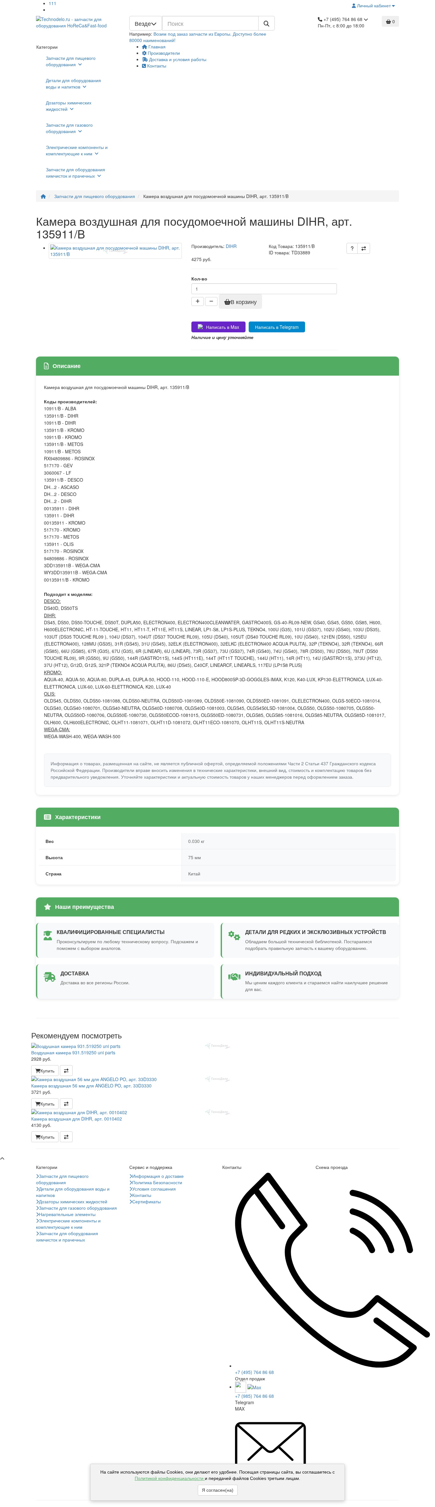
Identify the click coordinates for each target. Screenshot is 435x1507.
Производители (163, 53)
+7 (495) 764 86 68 (254, 1372)
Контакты (156, 65)
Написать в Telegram (277, 327)
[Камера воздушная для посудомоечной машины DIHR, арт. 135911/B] (115, 251)
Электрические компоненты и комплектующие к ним (77, 150)
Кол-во (199, 278)
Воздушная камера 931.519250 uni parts (73, 1052)
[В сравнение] (363, 248)
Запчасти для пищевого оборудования (71, 61)
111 (52, 3)
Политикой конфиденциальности (170, 1478)
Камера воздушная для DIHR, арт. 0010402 (76, 1118)
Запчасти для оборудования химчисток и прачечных (75, 172)
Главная (156, 46)
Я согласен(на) (217, 1490)
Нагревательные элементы (67, 1214)
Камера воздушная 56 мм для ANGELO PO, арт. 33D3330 (91, 1085)
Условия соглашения (154, 1188)
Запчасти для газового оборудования (69, 128)
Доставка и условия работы (177, 59)
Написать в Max (222, 327)
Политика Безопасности (157, 1182)
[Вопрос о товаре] (352, 248)
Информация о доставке (158, 1176)
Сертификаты (146, 1201)
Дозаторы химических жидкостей (68, 105)
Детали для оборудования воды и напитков (73, 83)
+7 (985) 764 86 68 (254, 1396)
